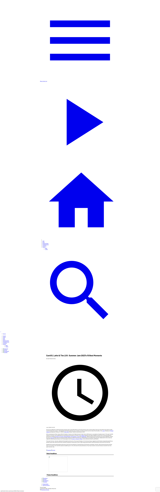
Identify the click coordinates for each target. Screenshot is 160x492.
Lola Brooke (83, 436)
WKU (43, 242)
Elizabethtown (45, 244)
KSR (43, 241)
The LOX (52, 437)
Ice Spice (57, 436)
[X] (5, 350)
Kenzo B (77, 438)
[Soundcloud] (6, 351)
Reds (46, 248)
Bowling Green (45, 243)
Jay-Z (103, 430)
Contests (44, 245)
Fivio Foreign (73, 436)
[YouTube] (5, 352)
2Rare (81, 438)
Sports (43, 247)
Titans (46, 249)
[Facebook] (5, 348)
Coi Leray (61, 436)
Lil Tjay (77, 436)
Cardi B (82, 435)
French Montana (67, 436)
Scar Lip (74, 438)
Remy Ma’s (66, 432)
